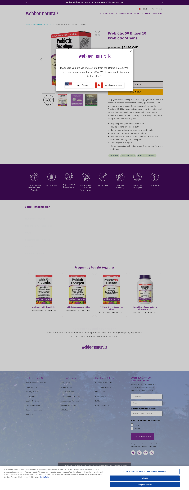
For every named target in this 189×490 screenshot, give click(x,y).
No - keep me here (113, 85)
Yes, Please (82, 85)
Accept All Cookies (145, 484)
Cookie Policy (44, 477)
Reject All (144, 478)
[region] (94, 478)
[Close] (179, 477)
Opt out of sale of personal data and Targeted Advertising (144, 471)
